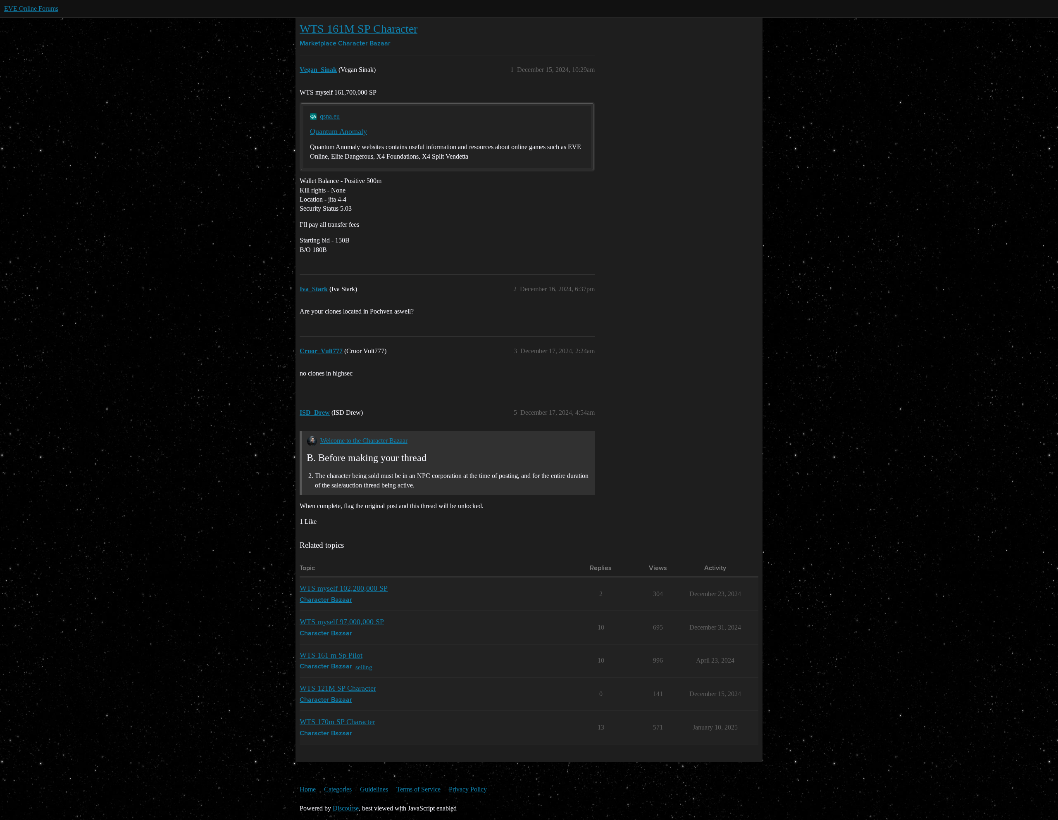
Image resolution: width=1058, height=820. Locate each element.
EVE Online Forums (31, 8)
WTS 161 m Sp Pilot (331, 655)
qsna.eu (330, 116)
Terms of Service (418, 789)
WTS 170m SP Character (337, 722)
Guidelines (374, 789)
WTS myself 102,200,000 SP (344, 588)
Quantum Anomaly (338, 131)
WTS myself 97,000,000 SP (342, 622)
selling (363, 666)
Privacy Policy (468, 789)
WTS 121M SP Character (338, 688)
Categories (338, 789)
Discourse (346, 808)
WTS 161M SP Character (358, 28)
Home (308, 789)
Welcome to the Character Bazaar (363, 440)
